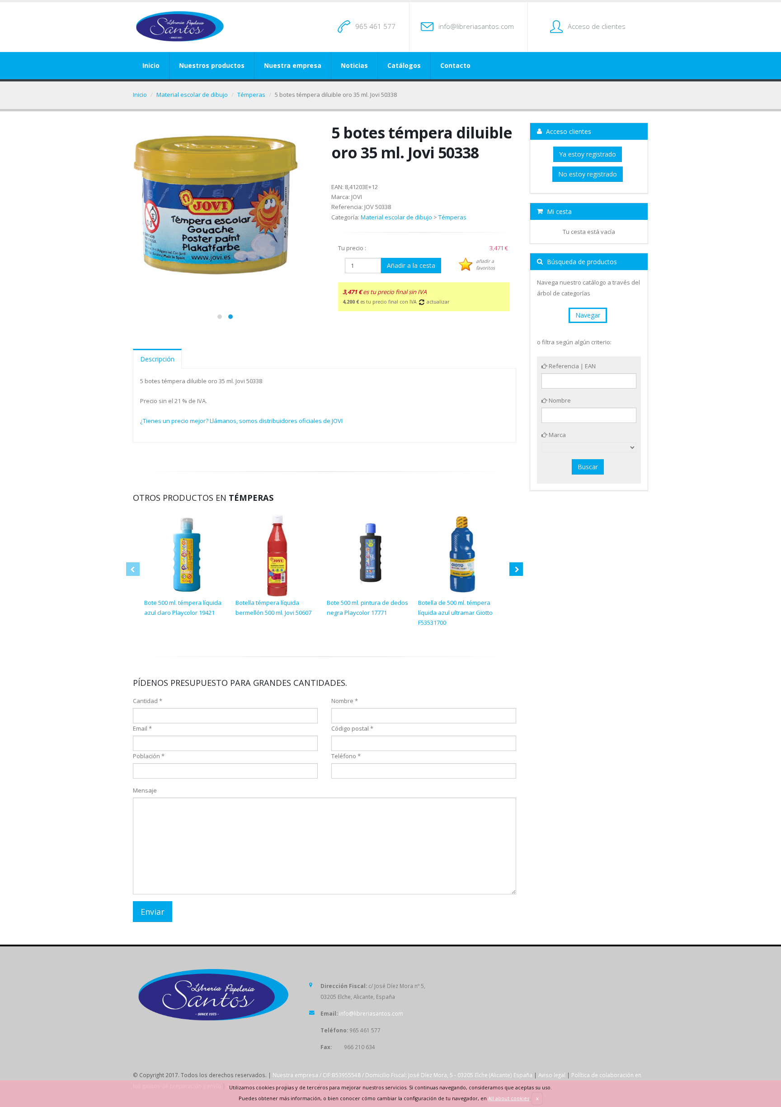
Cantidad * (147, 701)
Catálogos (404, 65)
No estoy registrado (587, 174)
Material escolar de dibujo (192, 94)
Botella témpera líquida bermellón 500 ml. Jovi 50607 (273, 608)
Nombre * (344, 701)
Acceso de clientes (597, 26)
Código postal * (352, 728)
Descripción (157, 359)
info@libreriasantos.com (476, 26)
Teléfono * (346, 756)
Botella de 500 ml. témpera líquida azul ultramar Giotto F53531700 (455, 613)
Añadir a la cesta (411, 265)
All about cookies (508, 1098)
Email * (142, 728)
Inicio (151, 65)
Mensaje (145, 790)
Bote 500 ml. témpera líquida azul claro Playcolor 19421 (182, 608)
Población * (149, 756)
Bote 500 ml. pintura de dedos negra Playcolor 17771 (367, 608)
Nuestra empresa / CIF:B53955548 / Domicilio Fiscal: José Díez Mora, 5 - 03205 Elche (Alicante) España (402, 1074)
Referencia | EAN (571, 366)
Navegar (587, 315)
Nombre (559, 400)
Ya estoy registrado (587, 154)
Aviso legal (551, 1074)
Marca (556, 435)
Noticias (354, 65)
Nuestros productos (212, 65)
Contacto (455, 65)
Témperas (251, 94)
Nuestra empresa (292, 65)
